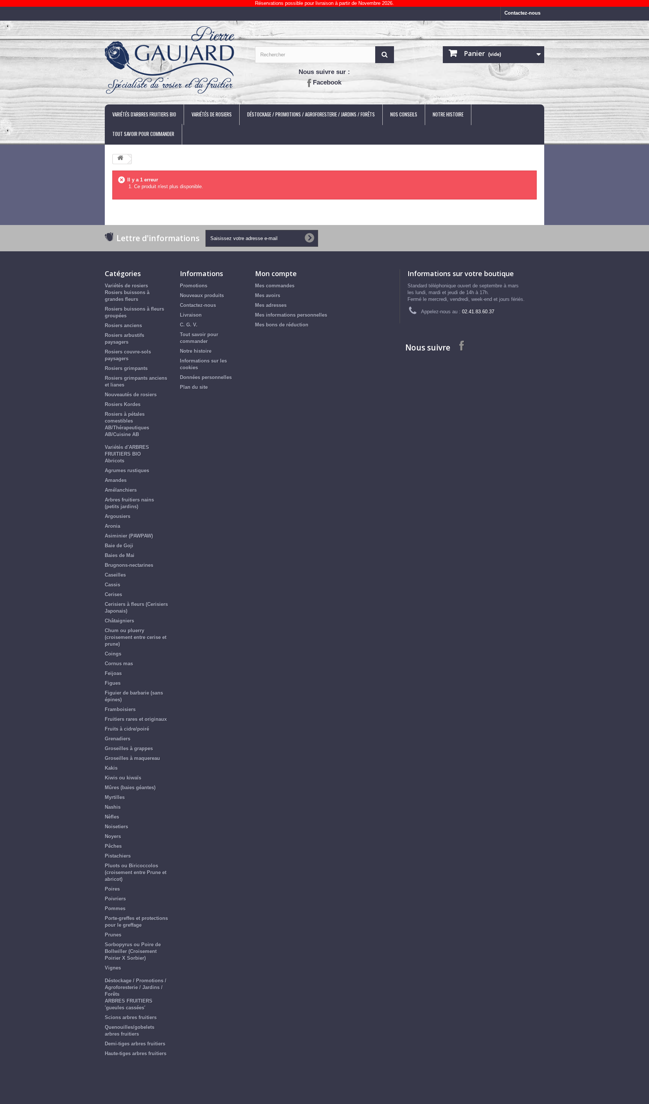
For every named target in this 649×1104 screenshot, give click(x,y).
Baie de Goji (119, 545)
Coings (113, 654)
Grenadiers (117, 739)
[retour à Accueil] (120, 159)
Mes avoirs (267, 295)
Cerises (113, 594)
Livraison (191, 315)
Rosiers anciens (123, 325)
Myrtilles (115, 797)
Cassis (112, 584)
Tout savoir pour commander (143, 133)
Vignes (113, 968)
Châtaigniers (119, 621)
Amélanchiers (121, 490)
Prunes (113, 935)
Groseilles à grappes (129, 748)
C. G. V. (189, 325)
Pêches (113, 846)
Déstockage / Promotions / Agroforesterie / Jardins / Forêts (311, 114)
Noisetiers (116, 826)
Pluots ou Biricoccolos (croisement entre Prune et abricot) (135, 872)
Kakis (111, 768)
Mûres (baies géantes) (130, 787)
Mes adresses (271, 305)
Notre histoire (448, 114)
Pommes (115, 908)
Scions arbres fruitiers (131, 1017)
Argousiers (117, 516)
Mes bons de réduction (281, 325)
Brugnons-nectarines (129, 565)
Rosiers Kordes (122, 404)
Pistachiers (118, 856)
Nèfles (112, 817)
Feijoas (113, 673)
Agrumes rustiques (127, 470)
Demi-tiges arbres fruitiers (135, 1044)
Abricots (114, 461)
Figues (113, 683)
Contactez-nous (522, 13)
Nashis (113, 807)
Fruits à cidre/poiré (127, 729)
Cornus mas (119, 663)
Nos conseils (403, 114)
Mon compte (276, 273)
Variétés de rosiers (212, 114)
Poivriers (115, 899)
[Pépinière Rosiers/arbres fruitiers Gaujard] (174, 60)
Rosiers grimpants (126, 368)
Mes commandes (274, 285)
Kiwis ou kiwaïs (123, 778)
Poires (112, 889)
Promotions (193, 285)
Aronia (112, 526)
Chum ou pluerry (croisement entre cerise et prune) (135, 637)
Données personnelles (206, 377)
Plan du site (194, 387)
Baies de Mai (119, 555)
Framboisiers (120, 709)
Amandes (116, 480)
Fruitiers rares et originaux (136, 719)
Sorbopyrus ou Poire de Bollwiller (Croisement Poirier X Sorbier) (133, 951)
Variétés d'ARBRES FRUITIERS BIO (144, 114)
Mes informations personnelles (291, 315)
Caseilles (115, 575)
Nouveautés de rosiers (131, 394)
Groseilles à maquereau (132, 758)
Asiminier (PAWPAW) (129, 536)
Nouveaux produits (202, 295)
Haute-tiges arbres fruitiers (135, 1053)
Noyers (113, 836)
